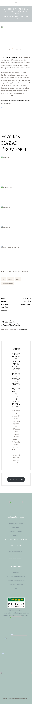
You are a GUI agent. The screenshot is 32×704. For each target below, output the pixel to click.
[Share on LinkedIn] (7, 287)
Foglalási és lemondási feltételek (16, 576)
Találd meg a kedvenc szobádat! (16, 580)
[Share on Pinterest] (12, 287)
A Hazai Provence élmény (16, 523)
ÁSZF (16, 588)
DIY (4, 279)
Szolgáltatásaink (16, 527)
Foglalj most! (16, 572)
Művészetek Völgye (8, 283)
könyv (17, 279)
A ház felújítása (5, 49)
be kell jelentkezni (22, 329)
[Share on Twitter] (4, 287)
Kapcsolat (16, 535)
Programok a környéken (16, 531)
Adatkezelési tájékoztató (16, 584)
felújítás (10, 279)
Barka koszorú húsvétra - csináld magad (8, 302)
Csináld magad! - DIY (15, 49)
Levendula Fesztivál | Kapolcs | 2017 (23, 302)
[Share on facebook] (2, 287)
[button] (16, 558)
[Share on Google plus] (9, 287)
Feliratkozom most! (16, 479)
